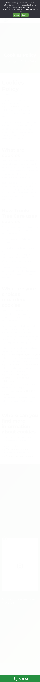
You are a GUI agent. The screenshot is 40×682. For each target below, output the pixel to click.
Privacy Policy (26, 7)
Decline (24, 15)
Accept (16, 15)
